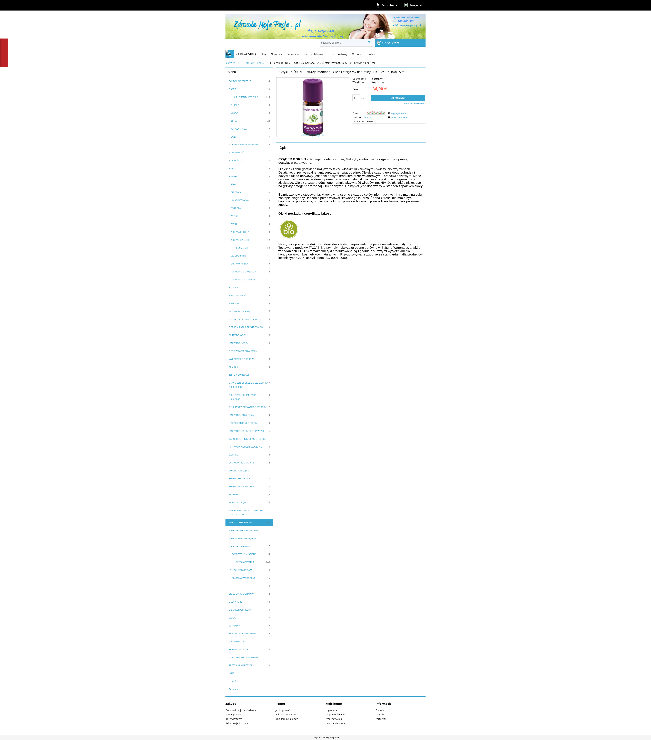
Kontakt (380, 714)
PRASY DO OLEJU (237, 502)
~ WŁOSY (233, 215)
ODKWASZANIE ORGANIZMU (243, 657)
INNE (231, 673)
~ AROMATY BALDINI (239, 546)
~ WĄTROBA (235, 208)
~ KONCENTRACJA (238, 128)
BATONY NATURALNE (239, 311)
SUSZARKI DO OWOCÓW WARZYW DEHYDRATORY (246, 512)
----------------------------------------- (243, 585)
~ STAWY (233, 184)
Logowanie (332, 710)
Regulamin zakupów (286, 718)
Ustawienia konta (335, 723)
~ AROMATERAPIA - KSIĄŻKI (242, 554)
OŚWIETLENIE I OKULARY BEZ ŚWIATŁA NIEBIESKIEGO (248, 384)
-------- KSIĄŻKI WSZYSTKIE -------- (244, 562)
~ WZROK (233, 223)
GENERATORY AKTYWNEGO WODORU (248, 407)
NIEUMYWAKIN (236, 641)
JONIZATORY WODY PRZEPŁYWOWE (246, 430)
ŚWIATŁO (233, 454)
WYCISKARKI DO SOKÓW (241, 358)
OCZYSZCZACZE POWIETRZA (243, 351)
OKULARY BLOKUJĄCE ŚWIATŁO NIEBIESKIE (244, 397)
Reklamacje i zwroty (236, 723)
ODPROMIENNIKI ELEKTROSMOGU (246, 327)
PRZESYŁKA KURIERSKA (240, 665)
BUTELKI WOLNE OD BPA (241, 486)
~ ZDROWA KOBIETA (239, 231)
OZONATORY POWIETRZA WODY (245, 319)
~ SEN (232, 168)
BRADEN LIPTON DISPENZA (242, 633)
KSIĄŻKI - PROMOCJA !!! (240, 570)
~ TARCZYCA (235, 192)
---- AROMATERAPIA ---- (240, 522)
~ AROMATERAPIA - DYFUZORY (244, 530)
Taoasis (367, 117)
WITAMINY (234, 625)
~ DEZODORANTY (237, 255)
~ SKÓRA (233, 176)
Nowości (233, 681)
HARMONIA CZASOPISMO (242, 578)
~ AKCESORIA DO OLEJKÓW (242, 538)
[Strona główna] (325, 25)
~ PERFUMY (234, 303)
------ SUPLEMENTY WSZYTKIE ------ (245, 97)
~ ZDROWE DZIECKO (239, 239)
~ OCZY (232, 136)
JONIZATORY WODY (238, 343)
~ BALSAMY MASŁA (238, 263)
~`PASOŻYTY (235, 160)
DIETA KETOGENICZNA (240, 609)
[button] (397, 113)
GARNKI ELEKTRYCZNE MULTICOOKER (248, 438)
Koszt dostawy (233, 718)
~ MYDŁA (233, 287)
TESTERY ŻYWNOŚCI (239, 374)
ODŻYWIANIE (235, 601)
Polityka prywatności (287, 714)
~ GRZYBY (233, 112)
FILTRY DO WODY (237, 335)
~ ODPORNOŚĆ (236, 152)
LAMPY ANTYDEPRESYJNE (241, 462)
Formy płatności (234, 714)
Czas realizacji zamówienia (240, 710)
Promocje (234, 689)
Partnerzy (381, 718)
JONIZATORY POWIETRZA (241, 414)
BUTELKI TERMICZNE (239, 478)
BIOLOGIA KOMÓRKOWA (241, 593)
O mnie (380, 710)
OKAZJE (232, 89)
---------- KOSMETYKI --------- (242, 247)
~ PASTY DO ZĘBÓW (239, 295)
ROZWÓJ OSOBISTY (238, 649)
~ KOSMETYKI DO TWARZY (242, 279)
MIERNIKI (234, 366)
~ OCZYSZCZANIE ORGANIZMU (244, 144)
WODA (232, 617)
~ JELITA (233, 120)
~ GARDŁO (234, 105)
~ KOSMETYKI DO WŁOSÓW (243, 271)
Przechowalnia (334, 718)
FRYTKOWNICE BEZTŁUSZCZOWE (245, 446)
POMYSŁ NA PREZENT (240, 81)
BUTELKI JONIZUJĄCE (239, 470)
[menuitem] (246, 54)
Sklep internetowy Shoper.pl (325, 737)
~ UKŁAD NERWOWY (239, 200)
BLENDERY (234, 494)
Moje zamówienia (335, 714)
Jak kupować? (282, 710)
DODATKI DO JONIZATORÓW (243, 422)
